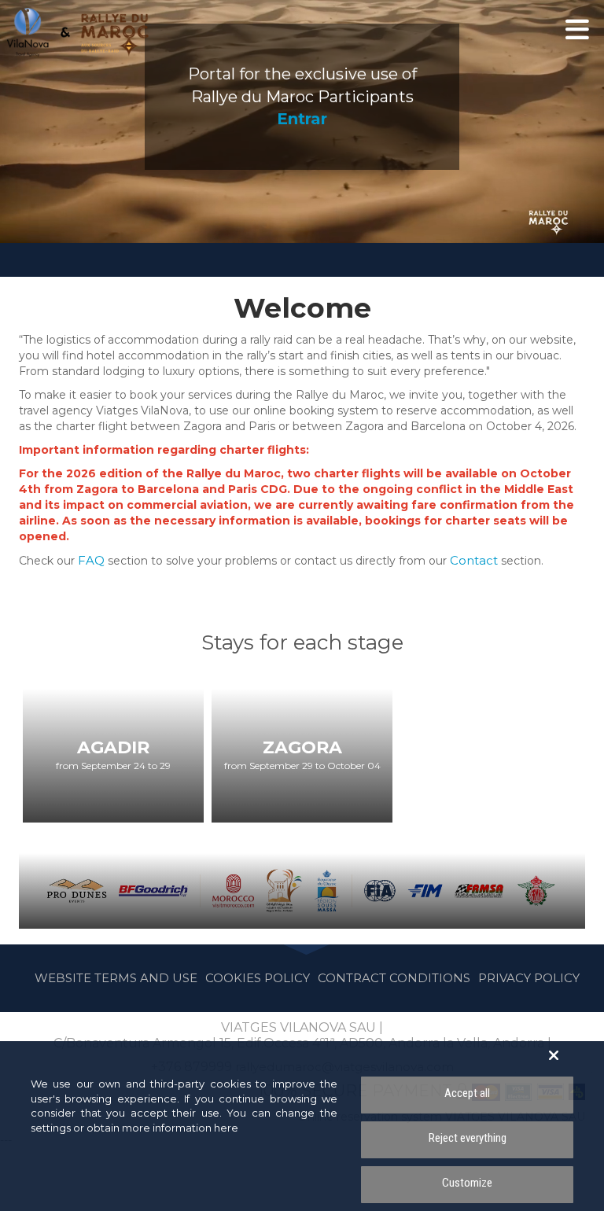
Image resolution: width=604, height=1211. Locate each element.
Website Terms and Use (116, 977)
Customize (467, 1183)
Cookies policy (257, 977)
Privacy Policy (529, 977)
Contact (475, 560)
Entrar (302, 118)
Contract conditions (394, 977)
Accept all (467, 1093)
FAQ (93, 560)
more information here (180, 1127)
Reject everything (467, 1138)
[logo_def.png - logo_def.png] (78, 32)
